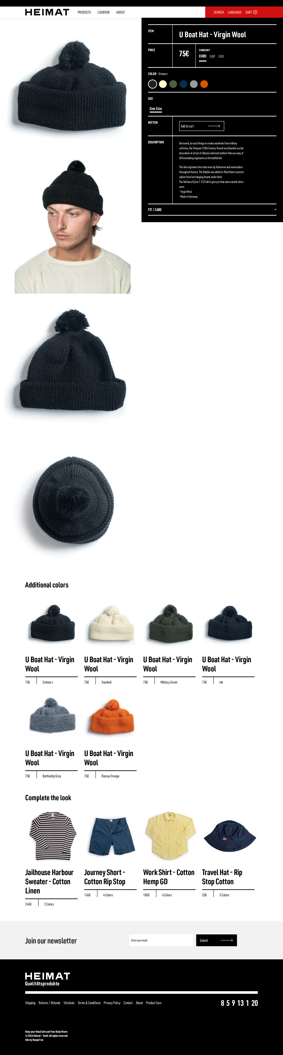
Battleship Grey (193, 84)
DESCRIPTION (156, 142)
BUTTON (153, 122)
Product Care (153, 1002)
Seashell (162, 84)
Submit (204, 940)
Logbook (104, 12)
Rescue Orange (204, 84)
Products (84, 12)
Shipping (30, 1002)
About (120, 12)
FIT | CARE (155, 209)
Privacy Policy (112, 1002)
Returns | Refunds (49, 1002)
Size (150, 98)
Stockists (69, 1002)
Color (158, 73)
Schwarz (152, 84)
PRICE (151, 50)
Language (235, 12)
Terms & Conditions (89, 1002)
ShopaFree (37, 1040)
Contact (127, 1002)
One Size (156, 108)
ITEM (151, 31)
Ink (183, 84)
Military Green (173, 84)
